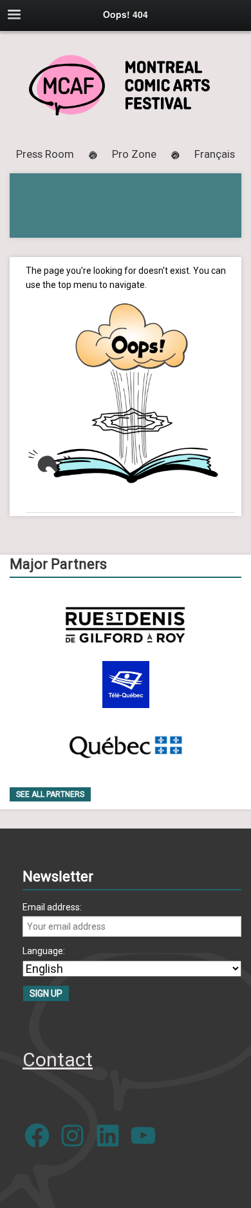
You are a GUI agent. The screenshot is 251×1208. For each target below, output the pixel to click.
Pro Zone (134, 154)
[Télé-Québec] (125, 684)
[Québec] (125, 744)
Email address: (52, 907)
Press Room (45, 154)
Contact (58, 1059)
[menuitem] (214, 154)
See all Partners (50, 794)
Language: (44, 951)
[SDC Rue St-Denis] (125, 624)
